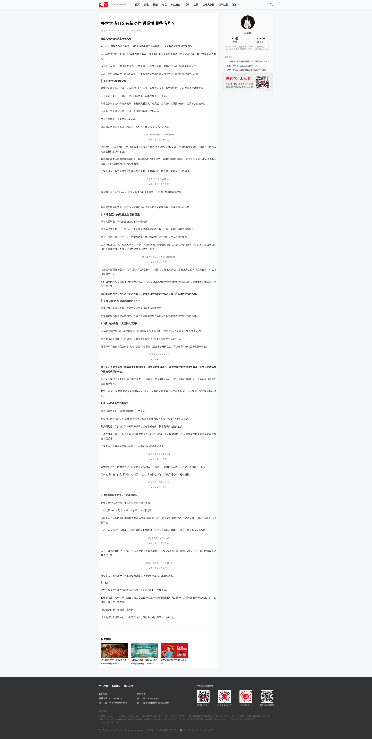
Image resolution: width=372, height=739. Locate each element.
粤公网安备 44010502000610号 (197, 730)
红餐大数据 (208, 4)
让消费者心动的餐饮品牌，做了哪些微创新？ (247, 61)
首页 (137, 4)
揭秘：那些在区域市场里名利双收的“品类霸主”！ (249, 70)
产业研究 (175, 4)
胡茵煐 (247, 33)
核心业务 (128, 686)
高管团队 (116, 686)
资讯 (146, 4)
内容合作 (141, 693)
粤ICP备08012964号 (108, 730)
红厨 (196, 4)
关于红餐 (223, 4)
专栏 (164, 4)
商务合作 (103, 693)
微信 (143, 698)
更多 (234, 4)
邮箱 (105, 702)
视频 (155, 4)
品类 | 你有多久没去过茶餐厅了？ (242, 65)
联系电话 (103, 698)
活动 (187, 4)
